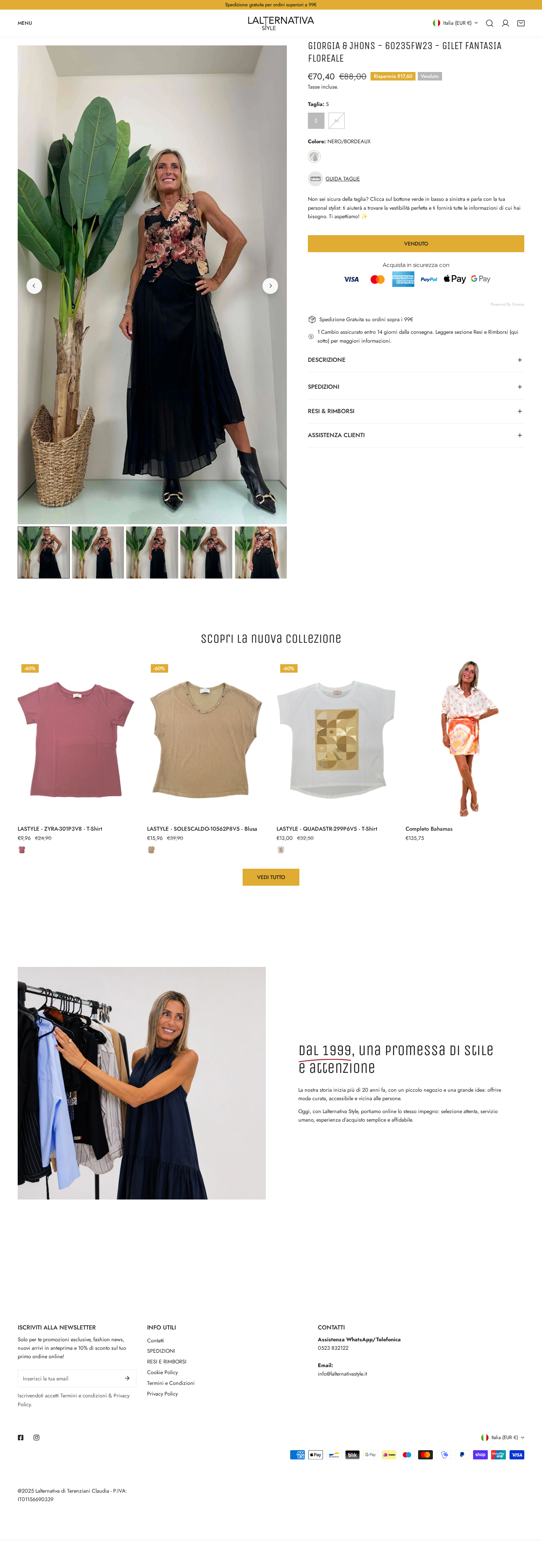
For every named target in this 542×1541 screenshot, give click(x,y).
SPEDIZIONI (161, 1351)
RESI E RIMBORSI (167, 1361)
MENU (25, 22)
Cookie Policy (162, 1372)
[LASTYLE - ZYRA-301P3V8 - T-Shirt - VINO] (22, 849)
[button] (521, 23)
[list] (152, 284)
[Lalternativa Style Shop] (281, 23)
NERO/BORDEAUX (314, 156)
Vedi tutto (271, 877)
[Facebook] (21, 1437)
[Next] (270, 286)
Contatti (155, 1340)
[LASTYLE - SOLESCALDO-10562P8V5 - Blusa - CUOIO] (151, 849)
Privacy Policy (162, 1393)
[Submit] (127, 1378)
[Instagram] (36, 1437)
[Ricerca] (489, 23)
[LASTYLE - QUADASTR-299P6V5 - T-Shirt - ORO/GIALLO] (281, 849)
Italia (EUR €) (457, 22)
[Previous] (34, 286)
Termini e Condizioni (171, 1383)
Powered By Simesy (507, 304)
